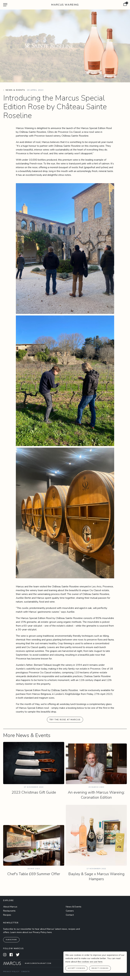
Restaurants (9, 910)
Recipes (7, 914)
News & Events (73, 906)
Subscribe (11, 940)
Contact (70, 914)
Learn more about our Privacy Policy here (31, 932)
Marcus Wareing (65, 4)
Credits (25, 971)
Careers (70, 910)
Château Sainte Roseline (64, 690)
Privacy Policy (11, 971)
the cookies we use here (90, 961)
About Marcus (10, 906)
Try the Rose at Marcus (65, 719)
